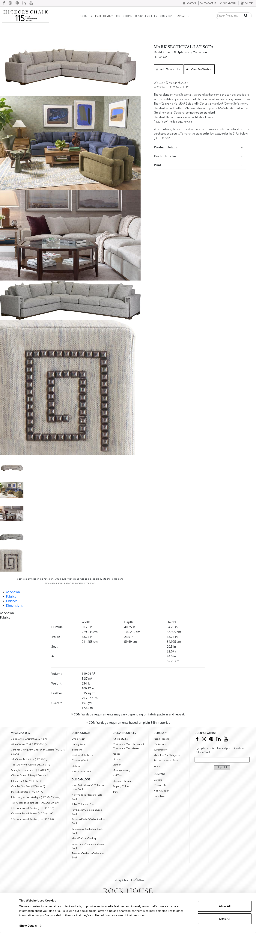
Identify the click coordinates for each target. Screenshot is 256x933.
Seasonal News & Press (165, 760)
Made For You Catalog (84, 838)
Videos (157, 766)
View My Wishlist (202, 69)
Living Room (78, 738)
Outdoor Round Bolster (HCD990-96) (32, 808)
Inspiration (182, 16)
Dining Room (79, 744)
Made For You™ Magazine (167, 755)
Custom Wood (80, 760)
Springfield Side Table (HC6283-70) (30, 770)
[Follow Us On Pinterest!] (17, 3)
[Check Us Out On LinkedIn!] (24, 3)
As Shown (13, 592)
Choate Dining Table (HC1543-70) (30, 775)
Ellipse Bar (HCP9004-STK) (26, 781)
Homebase (159, 796)
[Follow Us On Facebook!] (4, 3)
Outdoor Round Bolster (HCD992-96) (32, 819)
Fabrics (11, 596)
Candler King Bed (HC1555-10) (28, 786)
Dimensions (14, 605)
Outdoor (76, 766)
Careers (157, 779)
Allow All (225, 906)
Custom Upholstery (82, 755)
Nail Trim (117, 775)
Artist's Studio (120, 738)
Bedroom (77, 749)
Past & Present (161, 738)
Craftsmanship (161, 744)
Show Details (28, 925)
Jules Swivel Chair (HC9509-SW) (29, 738)
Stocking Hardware (123, 781)
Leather (117, 764)
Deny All (224, 918)
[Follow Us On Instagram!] (10, 3)
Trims (115, 791)
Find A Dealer (160, 790)
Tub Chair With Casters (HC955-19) (30, 764)
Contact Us (159, 785)
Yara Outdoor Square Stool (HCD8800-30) (35, 802)
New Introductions (81, 771)
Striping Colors (121, 786)
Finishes (11, 601)
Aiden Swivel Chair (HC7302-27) (29, 744)
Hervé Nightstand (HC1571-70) (27, 791)
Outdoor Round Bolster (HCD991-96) (32, 813)
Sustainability (160, 749)
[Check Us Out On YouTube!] (31, 3)
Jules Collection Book (84, 804)
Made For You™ (103, 16)
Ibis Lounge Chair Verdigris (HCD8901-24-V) (36, 797)
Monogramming (121, 770)
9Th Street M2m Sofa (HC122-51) (29, 759)
